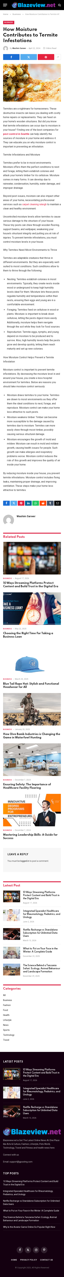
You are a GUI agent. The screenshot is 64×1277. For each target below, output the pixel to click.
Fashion (7, 1005)
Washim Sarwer (19, 48)
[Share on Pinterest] (46, 57)
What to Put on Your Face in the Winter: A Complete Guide (31, 1210)
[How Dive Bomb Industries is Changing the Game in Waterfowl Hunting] (32, 709)
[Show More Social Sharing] (58, 57)
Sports (6, 1030)
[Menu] (5, 5)
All (4, 995)
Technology (8, 1035)
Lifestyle (7, 1020)
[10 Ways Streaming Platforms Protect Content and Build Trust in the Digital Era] (32, 558)
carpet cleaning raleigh (34, 204)
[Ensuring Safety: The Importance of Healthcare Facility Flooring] (32, 759)
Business (8, 22)
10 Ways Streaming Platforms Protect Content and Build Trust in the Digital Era (41, 895)
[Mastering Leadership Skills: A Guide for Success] (32, 810)
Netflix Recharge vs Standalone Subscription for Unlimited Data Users (40, 933)
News (6, 1025)
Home (14, 1260)
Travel (6, 1040)
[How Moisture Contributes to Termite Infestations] (32, 83)
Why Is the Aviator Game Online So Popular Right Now (29, 1227)
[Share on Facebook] (11, 57)
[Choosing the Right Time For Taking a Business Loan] (32, 608)
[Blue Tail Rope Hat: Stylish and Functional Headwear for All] (32, 659)
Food (5, 1010)
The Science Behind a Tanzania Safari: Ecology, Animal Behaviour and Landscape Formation (41, 968)
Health (6, 1015)
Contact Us (46, 1260)
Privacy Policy (28, 1260)
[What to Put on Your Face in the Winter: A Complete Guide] (11, 953)
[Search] (59, 5)
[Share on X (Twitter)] (28, 57)
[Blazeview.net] (33, 5)
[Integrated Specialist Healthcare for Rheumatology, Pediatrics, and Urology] (11, 915)
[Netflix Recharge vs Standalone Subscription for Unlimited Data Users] (11, 934)
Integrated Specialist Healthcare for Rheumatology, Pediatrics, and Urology (41, 914)
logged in (24, 861)
